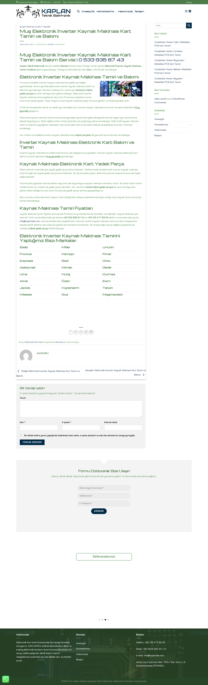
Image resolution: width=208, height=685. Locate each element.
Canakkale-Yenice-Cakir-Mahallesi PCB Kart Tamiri (172, 44)
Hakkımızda (125, 11)
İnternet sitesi (110, 422)
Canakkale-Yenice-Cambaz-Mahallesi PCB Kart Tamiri (168, 53)
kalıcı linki (59, 342)
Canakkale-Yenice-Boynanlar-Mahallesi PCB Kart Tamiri (169, 62)
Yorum (23, 398)
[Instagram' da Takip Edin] (186, 11)
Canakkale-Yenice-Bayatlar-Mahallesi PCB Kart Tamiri (169, 80)
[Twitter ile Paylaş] (76, 332)
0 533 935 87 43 (101, 59)
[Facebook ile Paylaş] (71, 332)
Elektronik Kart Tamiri (35, 27)
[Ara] (78, 11)
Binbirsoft (118, 681)
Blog (189, 2)
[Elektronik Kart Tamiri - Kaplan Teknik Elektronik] (44, 11)
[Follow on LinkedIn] (190, 11)
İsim (22, 422)
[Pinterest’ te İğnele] (86, 332)
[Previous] (21, 585)
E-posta (66, 422)
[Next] (186, 585)
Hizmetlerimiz (105, 11)
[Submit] (189, 25)
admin (51, 44)
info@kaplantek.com (30, 221)
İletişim (139, 11)
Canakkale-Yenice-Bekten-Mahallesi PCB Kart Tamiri (172, 71)
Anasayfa (88, 11)
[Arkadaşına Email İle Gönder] (81, 332)
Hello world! (160, 98)
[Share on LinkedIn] (91, 332)
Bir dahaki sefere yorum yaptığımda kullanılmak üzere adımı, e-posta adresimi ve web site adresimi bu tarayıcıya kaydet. (79, 435)
